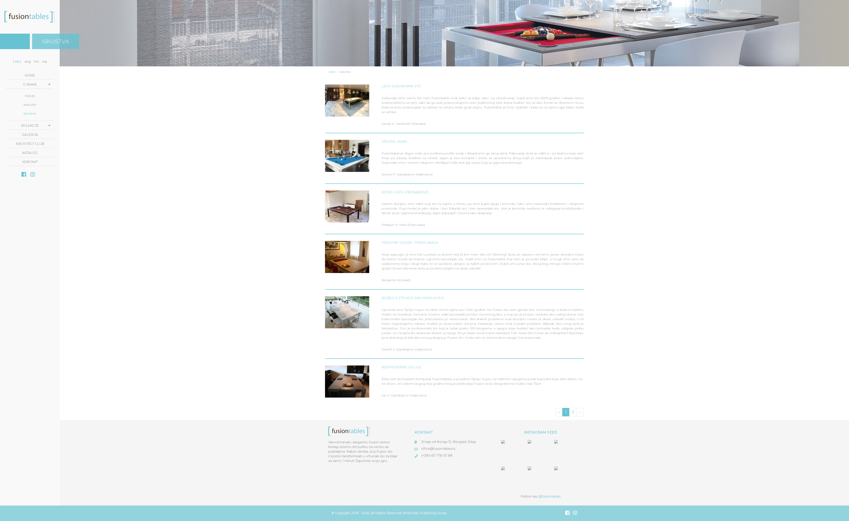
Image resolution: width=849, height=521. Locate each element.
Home (30, 75)
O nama (30, 85)
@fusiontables (549, 496)
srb (17, 61)
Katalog (30, 153)
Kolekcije (30, 126)
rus (44, 61)
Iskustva (29, 113)
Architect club (30, 144)
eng (28, 61)
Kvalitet (30, 104)
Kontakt (30, 162)
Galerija (30, 135)
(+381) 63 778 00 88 (437, 456)
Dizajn (30, 96)
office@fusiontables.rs (438, 449)
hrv (36, 61)
